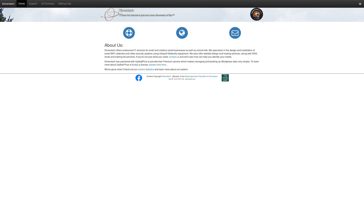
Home (22, 3)
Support (33, 3)
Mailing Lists (64, 3)
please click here (157, 64)
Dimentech (8, 3)
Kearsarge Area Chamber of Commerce (201, 76)
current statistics (146, 69)
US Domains (47, 3)
